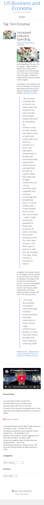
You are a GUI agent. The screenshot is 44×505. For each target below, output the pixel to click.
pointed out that (31, 93)
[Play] (6, 387)
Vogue (22, 494)
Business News (11, 419)
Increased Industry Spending (24, 35)
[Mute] (35, 387)
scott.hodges (20, 45)
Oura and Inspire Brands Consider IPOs (16, 401)
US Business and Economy (22, 5)
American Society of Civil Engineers (28, 353)
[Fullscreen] (38, 387)
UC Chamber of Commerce (30, 356)
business (24, 352)
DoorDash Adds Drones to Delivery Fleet (17, 403)
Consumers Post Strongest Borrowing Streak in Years (21, 408)
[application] (22, 378)
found (34, 294)
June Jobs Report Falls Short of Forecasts (17, 406)
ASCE (33, 354)
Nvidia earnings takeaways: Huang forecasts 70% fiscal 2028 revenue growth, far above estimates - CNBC (20, 447)
